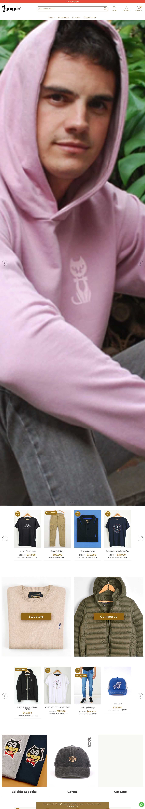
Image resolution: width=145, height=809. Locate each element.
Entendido (72, 806)
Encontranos (63, 17)
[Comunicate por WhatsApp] (141, 804)
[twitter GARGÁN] (9, 1)
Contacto (76, 17)
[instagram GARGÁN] (3, 1)
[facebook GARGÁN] (6, 1)
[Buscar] (105, 8)
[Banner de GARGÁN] (36, 617)
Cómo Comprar (90, 17)
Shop (51, 17)
